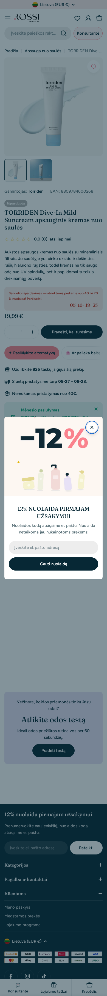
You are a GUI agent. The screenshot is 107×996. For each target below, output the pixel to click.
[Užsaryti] (92, 427)
